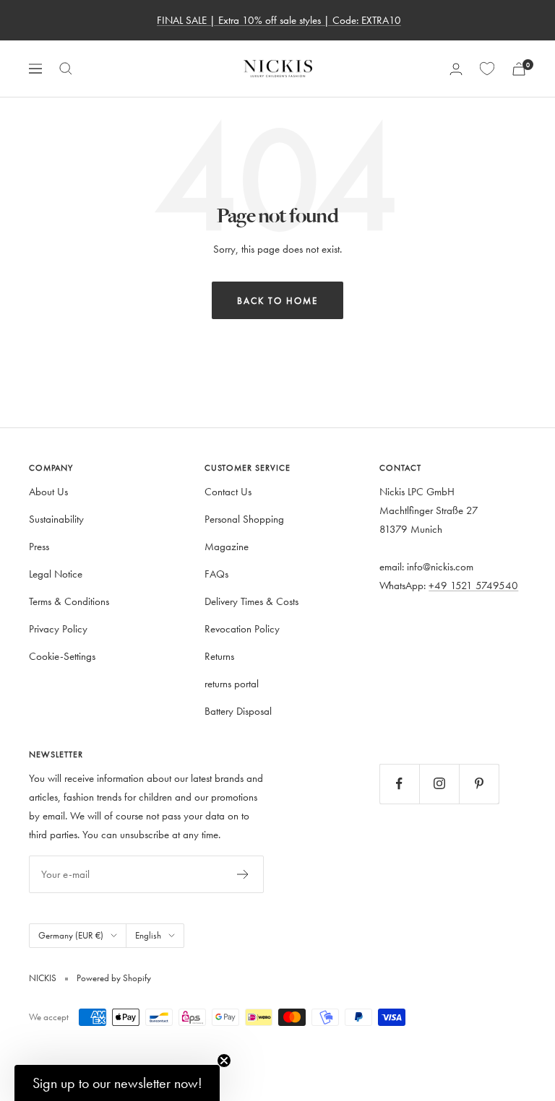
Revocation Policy (242, 628)
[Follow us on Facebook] (399, 784)
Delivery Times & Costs (251, 601)
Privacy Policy (58, 628)
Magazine (227, 546)
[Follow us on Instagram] (439, 784)
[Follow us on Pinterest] (479, 784)
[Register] (243, 874)
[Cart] (519, 69)
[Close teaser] (224, 1060)
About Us (48, 491)
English (148, 935)
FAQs (216, 573)
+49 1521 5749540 (473, 585)
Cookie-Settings (62, 656)
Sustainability (56, 519)
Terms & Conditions (69, 601)
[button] (117, 1083)
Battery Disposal (238, 711)
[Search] (65, 68)
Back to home (277, 300)
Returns (219, 656)
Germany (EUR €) (70, 935)
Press (39, 546)
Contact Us (228, 491)
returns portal (232, 683)
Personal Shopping (244, 519)
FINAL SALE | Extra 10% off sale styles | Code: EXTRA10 (279, 20)
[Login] (455, 69)
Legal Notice (55, 573)
